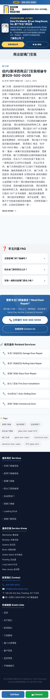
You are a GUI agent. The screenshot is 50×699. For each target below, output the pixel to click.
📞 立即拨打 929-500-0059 (25, 320)
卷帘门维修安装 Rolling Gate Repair (25, 363)
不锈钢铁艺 (9, 665)
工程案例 (8, 635)
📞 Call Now (13, 694)
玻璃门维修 (9, 481)
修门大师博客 (10, 643)
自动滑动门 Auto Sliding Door (22, 393)
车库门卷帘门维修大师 (14, 81)
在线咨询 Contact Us (25, 329)
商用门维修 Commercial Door (22, 403)
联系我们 (8, 627)
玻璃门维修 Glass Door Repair (22, 373)
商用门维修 (9, 503)
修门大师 (5, 66)
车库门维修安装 (11, 465)
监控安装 (8, 658)
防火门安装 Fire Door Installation (24, 383)
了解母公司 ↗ (17, 38)
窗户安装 (8, 650)
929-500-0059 (29, 2)
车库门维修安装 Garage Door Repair (25, 353)
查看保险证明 (13, 44)
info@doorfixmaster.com (17, 589)
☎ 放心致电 (37, 44)
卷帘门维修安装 (11, 473)
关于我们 (8, 620)
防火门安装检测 (11, 488)
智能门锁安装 (10, 518)
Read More (9, 211)
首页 (6, 612)
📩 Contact (37, 694)
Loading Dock (10, 511)
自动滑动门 (9, 496)
